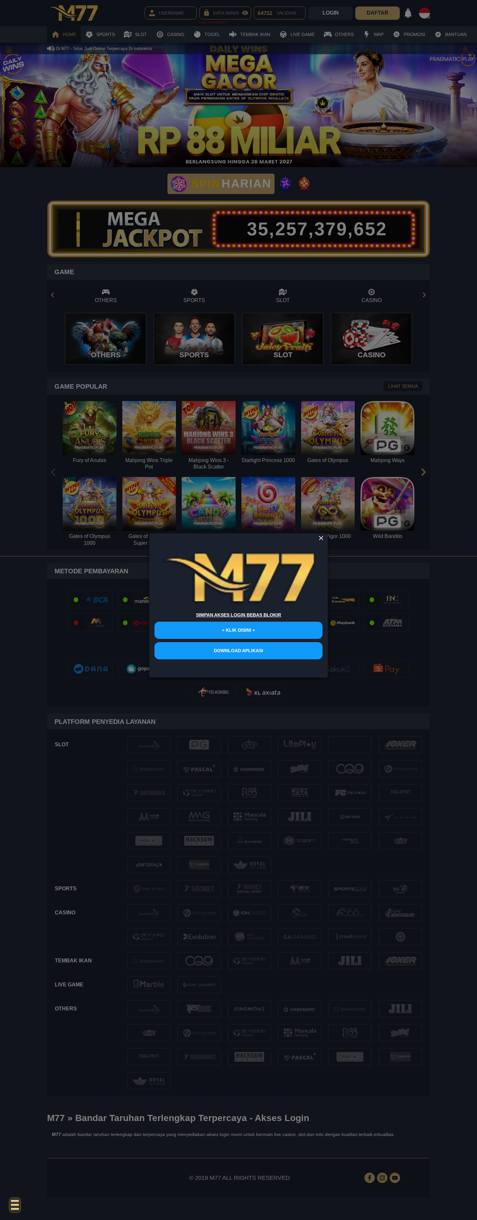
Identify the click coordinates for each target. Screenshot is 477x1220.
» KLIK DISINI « (238, 630)
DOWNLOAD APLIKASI (238, 650)
